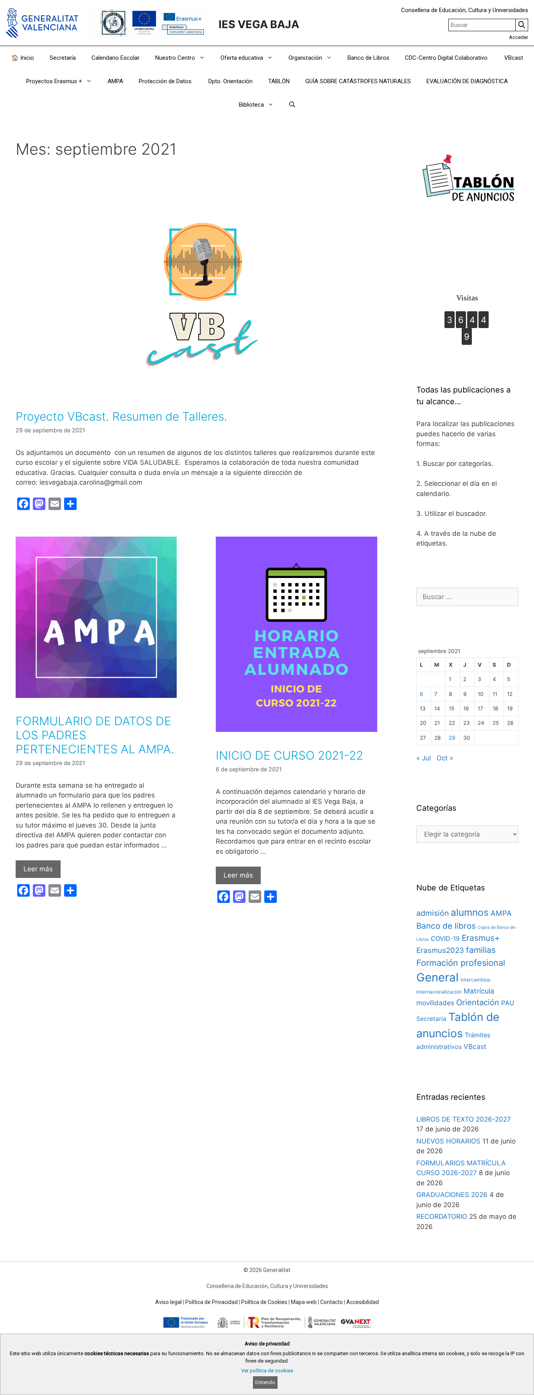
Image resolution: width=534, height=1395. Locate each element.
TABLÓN (279, 81)
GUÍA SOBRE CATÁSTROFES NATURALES (358, 81)
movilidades (435, 1003)
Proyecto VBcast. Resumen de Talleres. (121, 416)
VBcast (513, 57)
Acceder (518, 37)
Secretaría (63, 57)
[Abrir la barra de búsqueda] (292, 104)
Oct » (445, 758)
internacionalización (439, 992)
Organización (305, 57)
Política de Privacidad (211, 1302)
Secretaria (431, 1018)
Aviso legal (168, 1302)
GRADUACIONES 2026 (451, 1195)
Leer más (38, 869)
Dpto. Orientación (230, 81)
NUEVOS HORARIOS (448, 1141)
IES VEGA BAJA (259, 24)
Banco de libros (446, 926)
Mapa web (304, 1302)
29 (452, 738)
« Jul (423, 758)
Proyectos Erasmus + (54, 81)
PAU (507, 1003)
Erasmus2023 (440, 950)
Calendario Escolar (115, 57)
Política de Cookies (264, 1302)
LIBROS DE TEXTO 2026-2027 (463, 1119)
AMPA (115, 81)
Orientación (477, 1002)
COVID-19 (445, 938)
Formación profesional (460, 963)
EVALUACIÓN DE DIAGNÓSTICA (467, 81)
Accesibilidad (362, 1302)
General (437, 977)
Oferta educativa (241, 57)
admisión (432, 913)
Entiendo (265, 1382)
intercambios (476, 980)
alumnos (470, 912)
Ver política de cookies (267, 1371)
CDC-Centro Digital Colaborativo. (447, 57)
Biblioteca (251, 104)
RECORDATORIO (441, 1216)
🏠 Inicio (22, 57)
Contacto (331, 1302)
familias (481, 950)
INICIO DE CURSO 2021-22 (289, 755)
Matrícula (479, 991)
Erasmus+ (481, 938)
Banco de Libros (368, 57)
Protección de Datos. (166, 81)
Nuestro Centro (175, 57)
